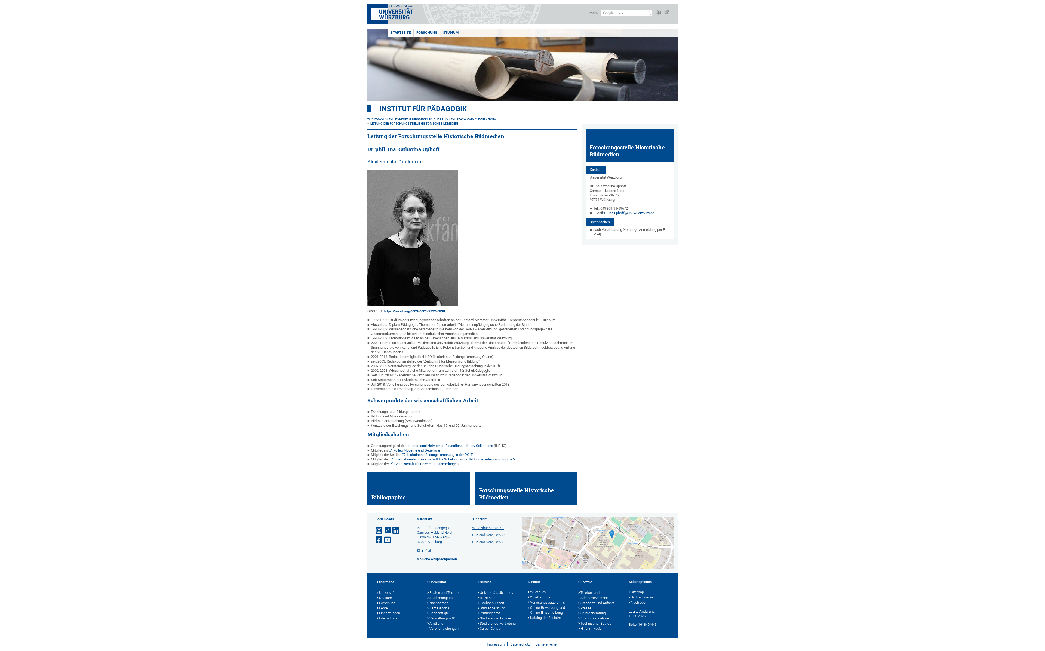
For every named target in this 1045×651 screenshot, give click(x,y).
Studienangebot (441, 598)
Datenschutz (520, 644)
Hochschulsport (492, 603)
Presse (585, 608)
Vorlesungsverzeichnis (547, 602)
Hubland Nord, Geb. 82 (489, 535)
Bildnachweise (642, 597)
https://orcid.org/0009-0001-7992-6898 (414, 311)
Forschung (426, 32)
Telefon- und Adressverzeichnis (594, 595)
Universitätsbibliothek (496, 593)
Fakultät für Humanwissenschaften (403, 119)
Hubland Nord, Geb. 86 (489, 542)
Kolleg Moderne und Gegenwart (417, 450)
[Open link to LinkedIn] (396, 530)
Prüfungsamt (490, 613)
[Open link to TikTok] (388, 530)
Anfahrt (481, 519)
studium (451, 32)
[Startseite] (368, 119)
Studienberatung (492, 608)
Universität (387, 593)
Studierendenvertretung (498, 623)
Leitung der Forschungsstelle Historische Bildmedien (414, 123)
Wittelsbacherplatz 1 (488, 528)
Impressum (496, 644)
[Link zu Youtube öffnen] (388, 540)
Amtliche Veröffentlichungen (444, 626)
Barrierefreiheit (547, 644)
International (388, 618)
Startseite (401, 32)
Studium (385, 598)
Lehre (383, 608)
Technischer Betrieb (595, 623)
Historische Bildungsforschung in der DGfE (440, 455)
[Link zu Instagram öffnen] (379, 530)
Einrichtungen (389, 613)
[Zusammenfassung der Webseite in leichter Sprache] (658, 12)
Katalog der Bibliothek (546, 618)
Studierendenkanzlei (495, 618)
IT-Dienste (488, 598)
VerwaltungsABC (442, 618)
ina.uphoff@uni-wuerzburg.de (631, 213)
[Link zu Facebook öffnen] (379, 540)
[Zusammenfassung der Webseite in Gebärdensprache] (666, 12)
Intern (593, 13)
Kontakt (426, 519)
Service (485, 582)
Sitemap (637, 592)
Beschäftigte (439, 613)
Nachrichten (438, 603)
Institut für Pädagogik (423, 109)
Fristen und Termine (444, 593)
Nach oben (639, 602)
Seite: (633, 624)
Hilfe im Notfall (591, 629)
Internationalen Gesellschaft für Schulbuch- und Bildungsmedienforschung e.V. (455, 459)
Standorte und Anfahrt (597, 603)
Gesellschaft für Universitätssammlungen (426, 464)
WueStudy (538, 592)
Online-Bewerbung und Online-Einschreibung (547, 610)
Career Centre (490, 629)
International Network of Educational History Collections (450, 446)
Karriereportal (439, 608)
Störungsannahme (594, 618)
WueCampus (540, 597)
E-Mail (426, 550)
